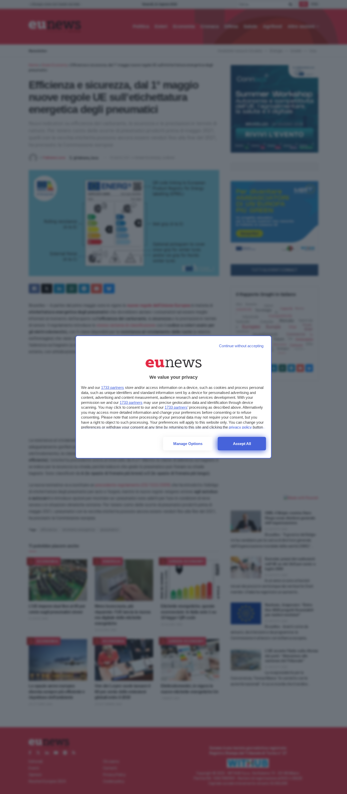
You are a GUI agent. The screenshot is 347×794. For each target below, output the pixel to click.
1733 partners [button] (112, 387)
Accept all (242, 443)
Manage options (187, 443)
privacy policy (240, 427)
